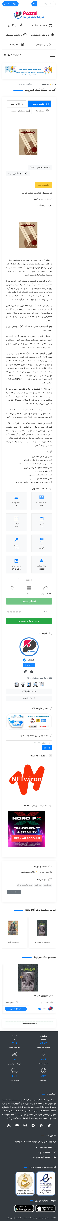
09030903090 (16, 55)
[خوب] (16, 611)
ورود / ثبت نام (10, 3)
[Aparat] (41, 1126)
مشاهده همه (13, 892)
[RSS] (9, 1126)
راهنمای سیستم (14, 35)
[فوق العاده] (19, 611)
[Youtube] (17, 1126)
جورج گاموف (47, 885)
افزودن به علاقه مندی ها (29, 621)
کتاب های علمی (28, 872)
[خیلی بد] (7, 611)
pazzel (31, 660)
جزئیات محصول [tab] (38, 104)
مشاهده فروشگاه (29, 691)
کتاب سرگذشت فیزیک (24, 885)
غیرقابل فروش (29, 601)
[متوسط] (13, 611)
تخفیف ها (14, 44)
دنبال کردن (29, 665)
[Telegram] (32, 672)
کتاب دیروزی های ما (43, 995)
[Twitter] (49, 1126)
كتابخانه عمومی (45, 872)
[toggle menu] (52, 55)
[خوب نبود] (10, 611)
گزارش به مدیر (43, 185)
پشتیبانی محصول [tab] (17, 111)
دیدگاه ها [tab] (40, 111)
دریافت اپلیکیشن (40, 35)
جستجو (47, 747)
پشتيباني (40, 44)
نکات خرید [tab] (15, 104)
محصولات (45, 84)
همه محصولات (39, 25)
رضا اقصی (38, 885)
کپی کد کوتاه (29, 698)
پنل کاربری (13, 25)
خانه (54, 84)
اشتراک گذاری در (17, 173)
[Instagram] (26, 672)
